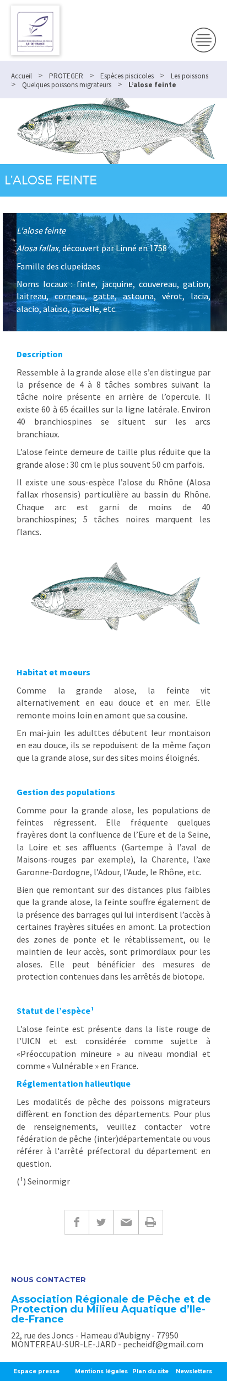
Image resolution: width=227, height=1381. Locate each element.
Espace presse (36, 1371)
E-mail (126, 1222)
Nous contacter (48, 1279)
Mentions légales (101, 1371)
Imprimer (150, 1222)
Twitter (101, 1222)
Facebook (76, 1222)
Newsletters (194, 1371)
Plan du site (150, 1371)
